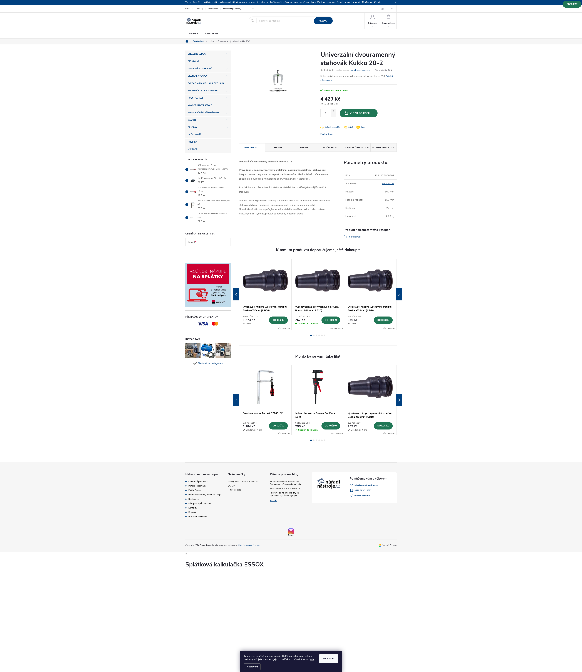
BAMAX (231, 485)
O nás (187, 8)
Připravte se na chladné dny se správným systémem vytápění (284, 494)
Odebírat (572, 4)
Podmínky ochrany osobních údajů (204, 494)
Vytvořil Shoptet (390, 545)
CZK (388, 8)
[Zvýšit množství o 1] (333, 111)
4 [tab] (319, 335)
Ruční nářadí (354, 236)
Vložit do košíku (361, 113)
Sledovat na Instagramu (210, 363)
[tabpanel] (265, 294)
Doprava (192, 512)
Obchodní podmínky (232, 8)
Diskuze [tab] (304, 147)
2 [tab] (313, 335)
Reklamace (213, 8)
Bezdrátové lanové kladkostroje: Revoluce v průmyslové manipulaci (286, 483)
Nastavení (252, 666)
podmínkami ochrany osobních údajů (205, 251)
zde (312, 659)
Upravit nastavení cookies (249, 545)
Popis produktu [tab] (252, 147)
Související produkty (355, 147)
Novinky (193, 33)
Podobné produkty (382, 147)
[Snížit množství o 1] (333, 115)
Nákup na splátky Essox (199, 503)
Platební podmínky (197, 486)
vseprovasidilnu (362, 495)
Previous (236, 294)
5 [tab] (322, 335)
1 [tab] (311, 335)
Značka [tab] (330, 147)
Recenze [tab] (278, 147)
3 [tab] (316, 335)
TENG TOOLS (234, 490)
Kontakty (199, 8)
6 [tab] (324, 335)
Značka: (326, 134)
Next (399, 294)
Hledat (323, 20)
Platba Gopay (194, 490)
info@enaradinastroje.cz (366, 485)
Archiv (273, 500)
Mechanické (388, 183)
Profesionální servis (197, 516)
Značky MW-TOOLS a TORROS (243, 481)
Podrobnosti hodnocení (360, 70)
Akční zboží (211, 33)
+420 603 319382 (363, 490)
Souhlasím (328, 658)
